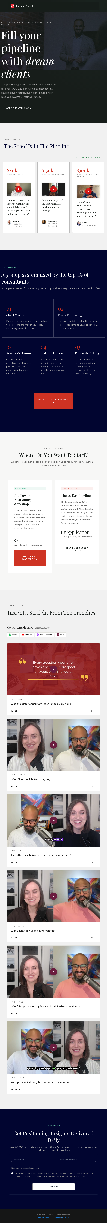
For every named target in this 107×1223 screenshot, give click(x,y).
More (60, 634)
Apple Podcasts (46, 635)
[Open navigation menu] (94, 6)
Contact (65, 1217)
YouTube (28, 635)
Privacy (41, 1217)
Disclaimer (56, 1217)
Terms (47, 1217)
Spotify (14, 635)
